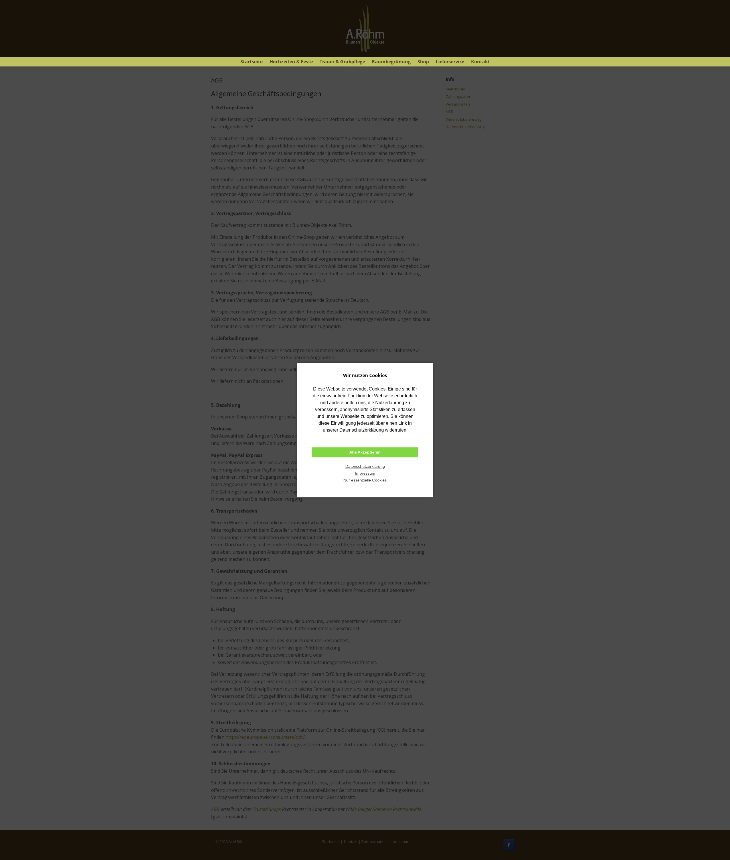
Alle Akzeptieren (365, 452)
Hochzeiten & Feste (291, 61)
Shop (423, 61)
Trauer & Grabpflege (342, 61)
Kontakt (480, 61)
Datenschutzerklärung (365, 466)
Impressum (365, 473)
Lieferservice (450, 61)
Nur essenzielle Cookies (365, 480)
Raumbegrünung (391, 61)
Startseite (251, 61)
